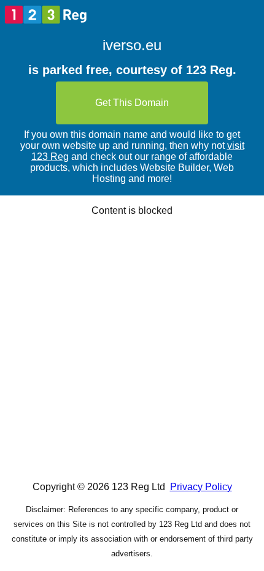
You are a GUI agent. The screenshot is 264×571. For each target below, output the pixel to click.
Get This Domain (132, 102)
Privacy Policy (201, 487)
